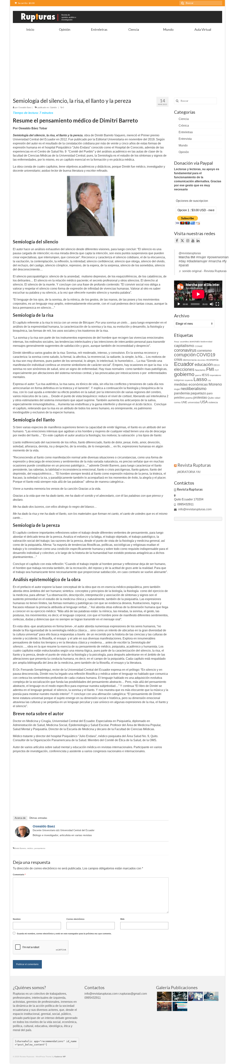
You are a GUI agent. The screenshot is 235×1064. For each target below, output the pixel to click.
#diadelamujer (197, 261)
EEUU (217, 365)
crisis (178, 359)
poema (189, 397)
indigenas (179, 380)
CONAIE (199, 346)
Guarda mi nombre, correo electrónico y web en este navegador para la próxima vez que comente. (64, 933)
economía (212, 359)
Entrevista (185, 138)
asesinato (194, 341)
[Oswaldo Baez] (22, 831)
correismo (204, 350)
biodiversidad (206, 342)
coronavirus (185, 350)
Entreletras (186, 132)
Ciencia (184, 118)
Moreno (215, 384)
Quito (211, 397)
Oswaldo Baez (24, 107)
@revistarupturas (190, 253)
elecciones (184, 369)
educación (204, 364)
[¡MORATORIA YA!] (164, 996)
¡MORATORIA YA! (188, 472)
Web (122, 919)
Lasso (200, 379)
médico (30, 848)
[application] (198, 294)
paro (210, 393)
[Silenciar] (211, 304)
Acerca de (20, 818)
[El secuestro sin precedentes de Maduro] (195, 996)
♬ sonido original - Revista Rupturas (203, 271)
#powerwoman (218, 257)
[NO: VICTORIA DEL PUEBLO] (164, 1006)
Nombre (17, 919)
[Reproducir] (179, 304)
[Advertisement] (117, 61)
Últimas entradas (38, 818)
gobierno (184, 374)
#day (182, 261)
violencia (213, 402)
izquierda (189, 380)
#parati (184, 265)
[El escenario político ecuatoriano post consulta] (179, 1006)
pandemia (182, 393)
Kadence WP (60, 1057)
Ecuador (184, 364)
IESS (205, 375)
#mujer (201, 257)
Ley (209, 380)
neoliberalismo (193, 388)
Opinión (53, 107)
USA (204, 402)
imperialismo (215, 375)
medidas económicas (191, 384)
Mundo (183, 145)
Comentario (19, 874)
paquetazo (198, 393)
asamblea (184, 342)
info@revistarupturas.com (195, 509)
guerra (198, 375)
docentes (201, 360)
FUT (217, 370)
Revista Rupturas (194, 465)
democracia (190, 359)
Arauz (176, 342)
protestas (200, 397)
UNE (184, 402)
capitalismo (184, 345)
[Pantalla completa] (217, 304)
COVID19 (205, 354)
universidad (194, 402)
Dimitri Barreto (20, 848)
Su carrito (26, 3)
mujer (177, 389)
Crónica (184, 125)
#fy (224, 261)
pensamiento (39, 848)
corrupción (185, 354)
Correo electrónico (75, 919)
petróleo (179, 397)
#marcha (214, 261)
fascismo (200, 369)
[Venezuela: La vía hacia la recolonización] (210, 996)
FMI (210, 369)
